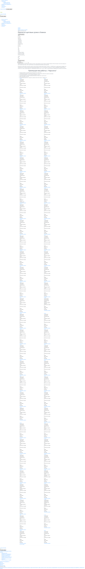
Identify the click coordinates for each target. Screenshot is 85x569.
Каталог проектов (5, 0)
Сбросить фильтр (21, 34)
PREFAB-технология (7, 2)
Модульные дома (17, 567)
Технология (3, 1)
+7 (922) (3, 9)
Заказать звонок (8, 551)
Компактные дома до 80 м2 (6, 555)
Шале (69, 567)
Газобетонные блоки (7, 3)
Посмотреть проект (23, 93)
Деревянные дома (3, 567)
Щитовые (66, 567)
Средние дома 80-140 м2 (6, 556)
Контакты (3, 7)
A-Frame (1, 568)
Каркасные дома (4, 553)
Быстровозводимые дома (10, 567)
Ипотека (3, 5)
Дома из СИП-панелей (23, 567)
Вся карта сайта (2, 565)
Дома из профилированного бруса (54, 567)
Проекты (1, 552)
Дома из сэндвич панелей (31, 567)
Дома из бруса (62, 567)
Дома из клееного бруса (45, 567)
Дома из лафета (38, 567)
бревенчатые (82, 567)
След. (23, 544)
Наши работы (4, 6)
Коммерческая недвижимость (6, 4)
